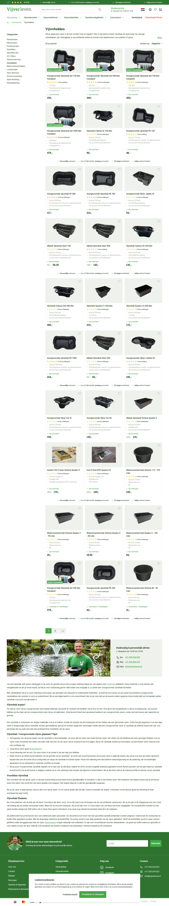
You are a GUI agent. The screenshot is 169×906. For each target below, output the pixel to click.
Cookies (144, 901)
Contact (11, 871)
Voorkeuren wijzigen (70, 894)
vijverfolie (111, 684)
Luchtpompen (12, 69)
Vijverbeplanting (13, 83)
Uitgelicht (156, 43)
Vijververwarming (14, 59)
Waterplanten (50, 822)
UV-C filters (11, 56)
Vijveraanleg (16, 22)
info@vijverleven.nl (133, 666)
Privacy (153, 901)
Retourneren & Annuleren (19, 889)
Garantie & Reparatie (17, 884)
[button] (52, 82)
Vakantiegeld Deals (153, 17)
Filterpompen (12, 43)
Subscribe (155, 843)
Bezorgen (12, 880)
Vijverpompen (12, 39)
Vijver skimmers (13, 73)
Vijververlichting (13, 79)
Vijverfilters (11, 49)
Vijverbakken (12, 63)
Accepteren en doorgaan (93, 894)
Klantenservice (117, 8)
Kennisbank (137, 17)
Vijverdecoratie (62, 871)
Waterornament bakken (16, 66)
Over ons (12, 867)
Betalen (11, 876)
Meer (159, 37)
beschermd (36, 749)
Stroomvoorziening (14, 76)
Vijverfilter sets (12, 53)
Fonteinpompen (13, 46)
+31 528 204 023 (132, 657)
